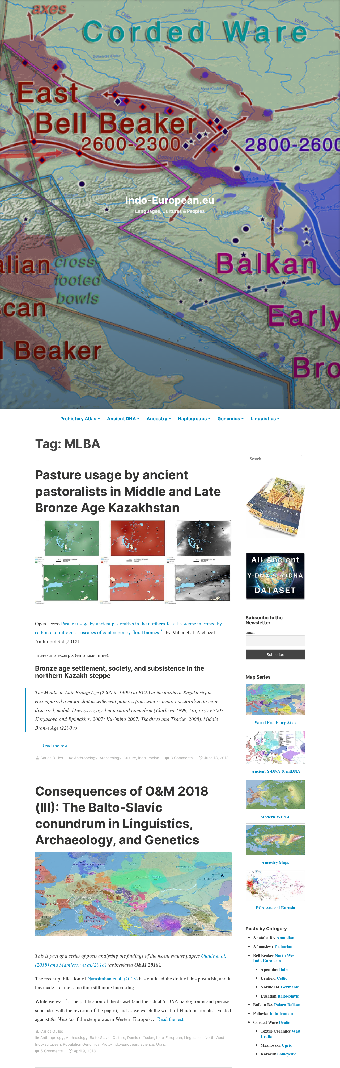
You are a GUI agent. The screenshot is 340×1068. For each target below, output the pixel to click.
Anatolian (285, 937)
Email (250, 632)
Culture (130, 757)
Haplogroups (192, 418)
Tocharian (283, 946)
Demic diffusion (140, 1037)
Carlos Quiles (51, 757)
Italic (283, 969)
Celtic (282, 978)
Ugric (287, 1045)
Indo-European (169, 1037)
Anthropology (85, 757)
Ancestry (157, 418)
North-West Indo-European (274, 957)
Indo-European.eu (170, 200)
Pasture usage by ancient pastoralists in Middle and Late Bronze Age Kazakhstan (128, 491)
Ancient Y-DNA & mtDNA (276, 771)
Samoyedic (286, 1054)
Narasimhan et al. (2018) (112, 978)
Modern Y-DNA (275, 817)
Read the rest (55, 745)
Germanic (290, 987)
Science (147, 1044)
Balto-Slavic (100, 1037)
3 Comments (182, 757)
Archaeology (110, 757)
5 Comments (52, 1051)
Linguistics (263, 418)
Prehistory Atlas (78, 418)
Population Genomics (81, 1044)
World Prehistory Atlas (275, 722)
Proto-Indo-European (119, 1044)
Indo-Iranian (148, 757)
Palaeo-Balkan (287, 1004)
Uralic (161, 1044)
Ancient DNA (121, 418)
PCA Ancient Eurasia (275, 907)
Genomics (229, 418)
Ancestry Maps (275, 862)
